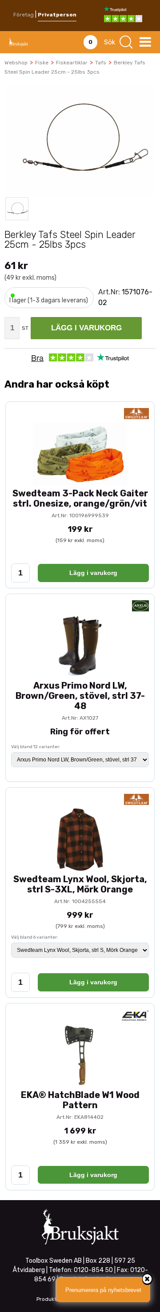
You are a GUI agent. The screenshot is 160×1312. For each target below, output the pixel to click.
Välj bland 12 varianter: (35, 746)
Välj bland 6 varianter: (34, 937)
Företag (23, 15)
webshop (16, 62)
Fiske (41, 62)
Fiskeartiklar (72, 62)
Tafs (100, 62)
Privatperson (57, 15)
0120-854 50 (93, 1270)
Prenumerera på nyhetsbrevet (103, 1290)
